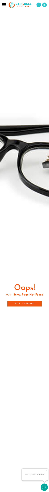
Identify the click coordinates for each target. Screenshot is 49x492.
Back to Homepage (24, 303)
